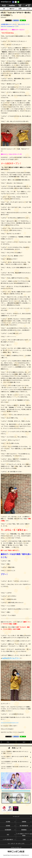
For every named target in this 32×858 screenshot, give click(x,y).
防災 (8, 834)
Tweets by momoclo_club (8, 791)
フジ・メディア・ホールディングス (16, 843)
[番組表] (4, 5)
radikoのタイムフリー (11, 658)
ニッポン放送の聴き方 (8, 839)
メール (28, 8)
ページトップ (16, 816)
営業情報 (24, 821)
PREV (8, 742)
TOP (4, 8)
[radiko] (12, 5)
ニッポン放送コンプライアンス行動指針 (24, 834)
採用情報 (8, 825)
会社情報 (8, 821)
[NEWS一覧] (28, 5)
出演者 (20, 8)
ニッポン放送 (16, 851)
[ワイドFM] (20, 5)
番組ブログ (12, 8)
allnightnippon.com (6, 2)
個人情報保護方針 (24, 825)
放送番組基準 (8, 829)
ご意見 (24, 839)
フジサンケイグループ (16, 847)
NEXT (24, 742)
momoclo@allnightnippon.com (10, 722)
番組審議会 (24, 829)
